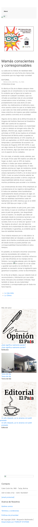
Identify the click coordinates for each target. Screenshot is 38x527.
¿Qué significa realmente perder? (13, 345)
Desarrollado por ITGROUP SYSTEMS (15, 522)
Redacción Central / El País (13, 82)
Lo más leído (9, 293)
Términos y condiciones (10, 511)
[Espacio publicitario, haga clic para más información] (19, 39)
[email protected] (7, 497)
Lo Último (8, 295)
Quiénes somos (7, 506)
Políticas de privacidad (9, 515)
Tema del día (6, 374)
